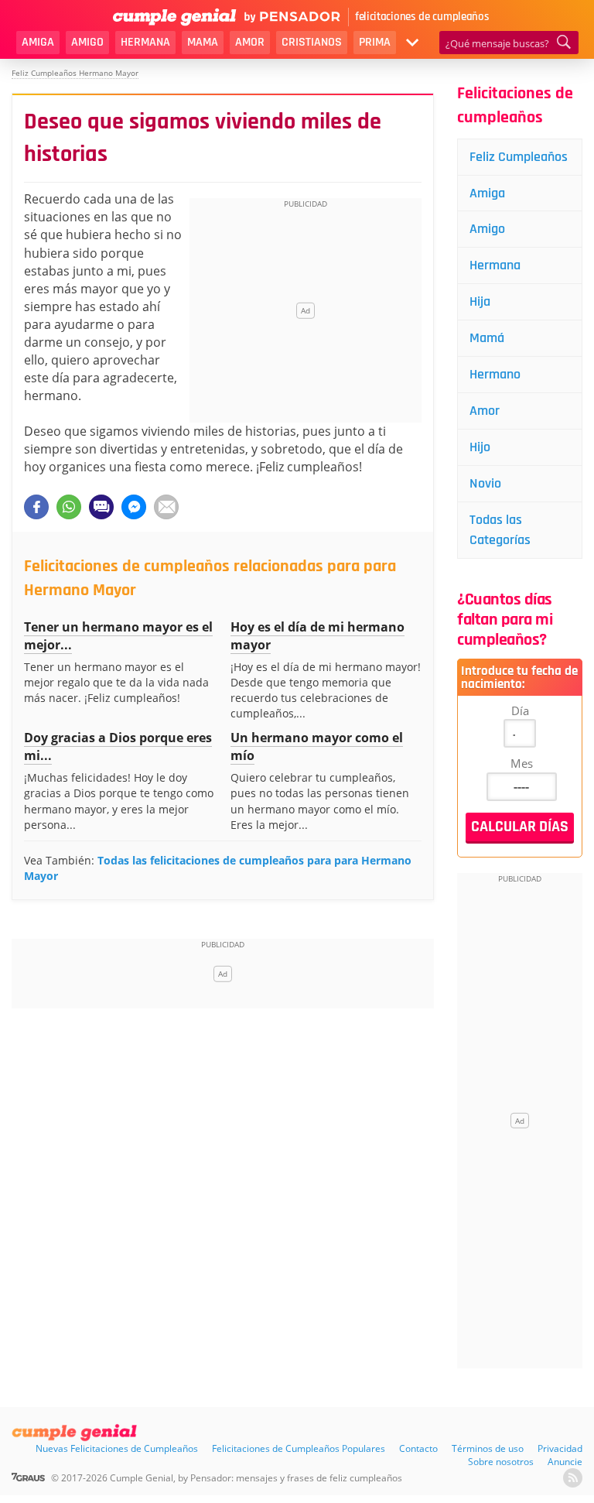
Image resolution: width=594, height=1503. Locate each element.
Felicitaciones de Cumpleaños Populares (298, 1448)
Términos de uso (488, 1448)
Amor (250, 42)
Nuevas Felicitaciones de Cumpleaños (117, 1448)
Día (520, 710)
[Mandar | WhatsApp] (68, 507)
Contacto (418, 1448)
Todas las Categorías (500, 530)
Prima (375, 42)
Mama (202, 42)
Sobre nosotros (501, 1461)
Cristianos (312, 42)
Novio (485, 483)
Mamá (486, 338)
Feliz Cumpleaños (518, 157)
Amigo (87, 42)
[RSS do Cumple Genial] (572, 1478)
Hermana (145, 42)
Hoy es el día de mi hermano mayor (317, 635)
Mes (521, 763)
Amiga (38, 42)
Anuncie (565, 1461)
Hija (479, 301)
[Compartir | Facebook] (36, 507)
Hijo (479, 447)
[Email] (166, 507)
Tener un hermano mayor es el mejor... (118, 635)
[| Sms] (101, 507)
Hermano (495, 374)
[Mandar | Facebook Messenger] (133, 507)
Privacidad (560, 1448)
